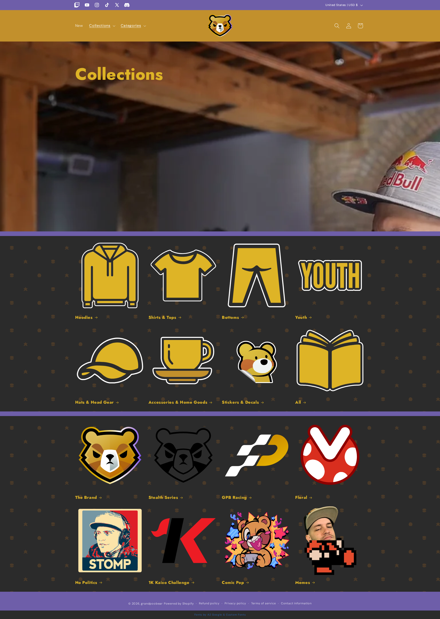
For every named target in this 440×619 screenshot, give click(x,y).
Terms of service (263, 603)
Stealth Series (163, 497)
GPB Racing (234, 497)
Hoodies (84, 317)
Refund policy (209, 603)
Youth (301, 317)
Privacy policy (235, 603)
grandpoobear (152, 603)
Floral (301, 497)
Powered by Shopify (179, 603)
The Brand (86, 497)
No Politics (86, 582)
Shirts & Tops (162, 317)
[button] (101, 25)
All (298, 402)
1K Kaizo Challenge (169, 582)
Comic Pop (233, 582)
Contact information (296, 603)
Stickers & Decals (240, 402)
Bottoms (230, 317)
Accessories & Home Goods (177, 402)
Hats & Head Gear (94, 402)
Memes (302, 582)
